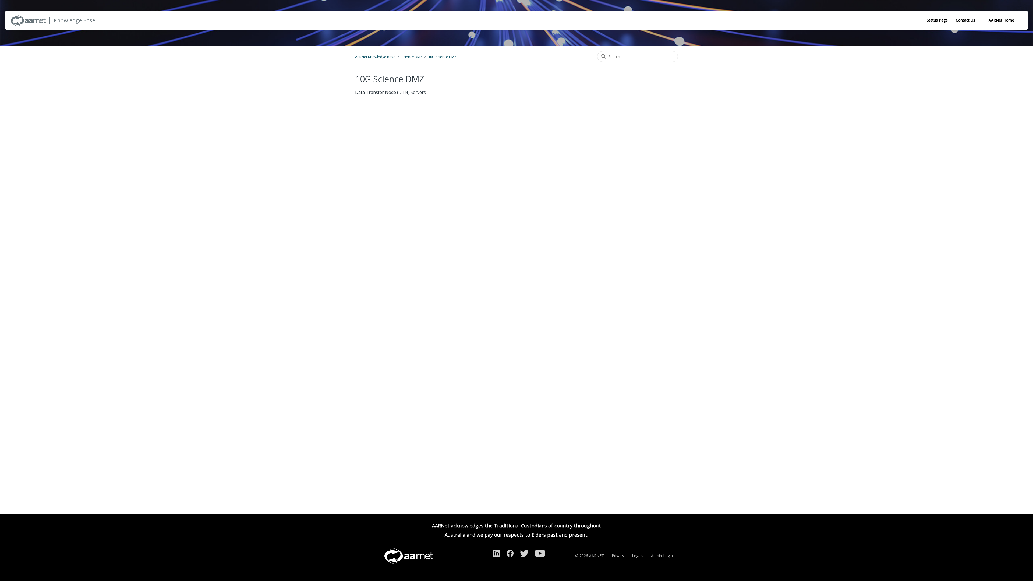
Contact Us (965, 20)
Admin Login (662, 555)
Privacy (618, 555)
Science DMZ (411, 56)
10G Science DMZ (442, 56)
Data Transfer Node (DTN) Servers (390, 92)
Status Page (937, 20)
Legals (637, 555)
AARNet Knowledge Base (375, 56)
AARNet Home (1001, 20)
